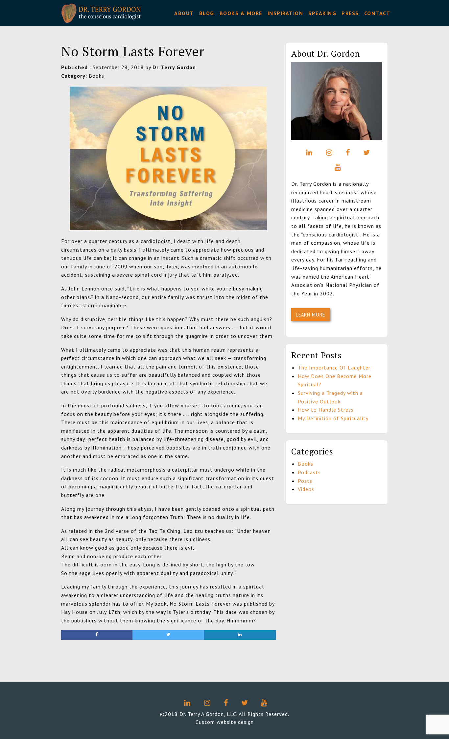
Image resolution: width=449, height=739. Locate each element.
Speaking (322, 13)
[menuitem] (184, 13)
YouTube (336, 167)
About (184, 13)
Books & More (241, 13)
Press (350, 13)
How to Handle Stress (326, 409)
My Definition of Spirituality (333, 418)
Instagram (328, 152)
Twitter (365, 152)
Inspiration (285, 13)
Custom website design (225, 722)
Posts (305, 481)
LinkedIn (308, 152)
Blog (206, 13)
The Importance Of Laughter (334, 367)
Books (305, 463)
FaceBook (347, 152)
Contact (377, 13)
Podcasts (309, 472)
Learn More (310, 315)
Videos (306, 489)
